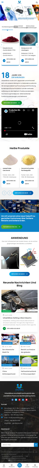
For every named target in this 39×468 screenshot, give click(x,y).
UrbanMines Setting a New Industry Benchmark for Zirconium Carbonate (18, 318)
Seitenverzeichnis (17, 456)
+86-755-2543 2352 (16, 415)
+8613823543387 (15, 420)
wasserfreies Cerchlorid (7, 169)
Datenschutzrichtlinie (19, 458)
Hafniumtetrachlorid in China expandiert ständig (28, 372)
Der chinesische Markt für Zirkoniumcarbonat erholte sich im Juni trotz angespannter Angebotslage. (9, 350)
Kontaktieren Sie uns (10, 227)
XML (26, 456)
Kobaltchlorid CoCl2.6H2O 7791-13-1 (9, 49)
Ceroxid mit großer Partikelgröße (27, 169)
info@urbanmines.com (16, 418)
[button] (16, 17)
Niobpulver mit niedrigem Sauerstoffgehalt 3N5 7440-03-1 (27, 49)
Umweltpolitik (6, 458)
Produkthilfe (6, 456)
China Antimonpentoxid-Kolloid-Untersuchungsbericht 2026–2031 (10, 372)
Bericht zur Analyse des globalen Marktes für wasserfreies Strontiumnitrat (28, 350)
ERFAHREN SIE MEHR (11, 60)
